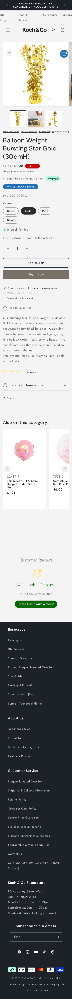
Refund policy (17, 984)
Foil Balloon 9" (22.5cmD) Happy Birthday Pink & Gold (23, 484)
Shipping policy (57, 984)
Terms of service (37, 984)
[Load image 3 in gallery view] (54, 119)
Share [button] (10, 398)
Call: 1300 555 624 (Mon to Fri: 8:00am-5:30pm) (34, 865)
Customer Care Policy (22, 808)
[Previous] (7, 469)
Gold (28, 211)
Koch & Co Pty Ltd (31, 978)
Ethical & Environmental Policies (29, 836)
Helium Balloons (29, 131)
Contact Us (15, 854)
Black (10, 211)
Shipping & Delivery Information (29, 790)
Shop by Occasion (20, 658)
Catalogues (50, 15)
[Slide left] (4, 119)
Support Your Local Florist (25, 704)
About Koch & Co (19, 729)
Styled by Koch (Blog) (22, 694)
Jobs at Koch (16, 738)
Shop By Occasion (24, 17)
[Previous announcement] (7, 5)
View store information (22, 298)
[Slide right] (67, 119)
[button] (8, 29)
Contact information (38, 990)
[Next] (65, 469)
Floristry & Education (21, 685)
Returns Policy (17, 799)
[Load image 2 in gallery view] (36, 119)
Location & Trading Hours (24, 747)
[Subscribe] (57, 937)
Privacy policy (52, 978)
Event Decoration (11, 131)
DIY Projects (5, 17)
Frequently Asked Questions (26, 781)
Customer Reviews (20, 756)
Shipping (7, 171)
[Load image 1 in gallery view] (18, 119)
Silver (11, 220)
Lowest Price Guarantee (23, 818)
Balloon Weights (46, 131)
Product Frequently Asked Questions (31, 667)
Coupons (66, 15)
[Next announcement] (64, 5)
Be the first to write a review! (36, 604)
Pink (45, 211)
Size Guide (15, 676)
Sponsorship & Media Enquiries (28, 845)
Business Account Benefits (25, 827)
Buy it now (36, 274)
